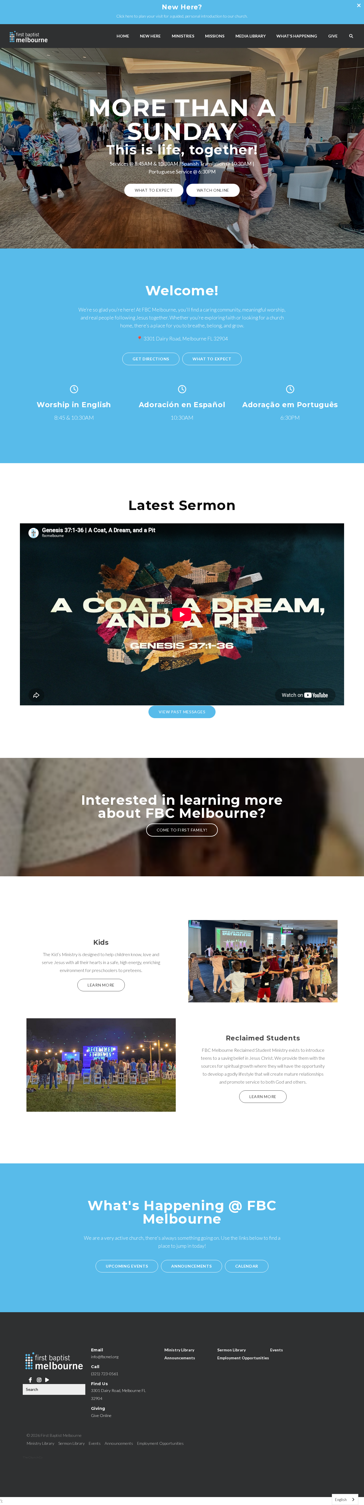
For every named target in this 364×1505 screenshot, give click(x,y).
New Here (150, 36)
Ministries (183, 36)
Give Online (101, 1415)
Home (123, 36)
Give (333, 36)
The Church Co (32, 1457)
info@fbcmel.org (104, 1356)
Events (276, 1349)
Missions (214, 36)
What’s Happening (296, 36)
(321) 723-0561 (104, 1373)
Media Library (250, 36)
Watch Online (213, 190)
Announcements (179, 1357)
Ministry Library (179, 1349)
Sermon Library (231, 1349)
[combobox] (345, 1499)
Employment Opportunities (243, 1357)
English (341, 1499)
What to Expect (154, 190)
